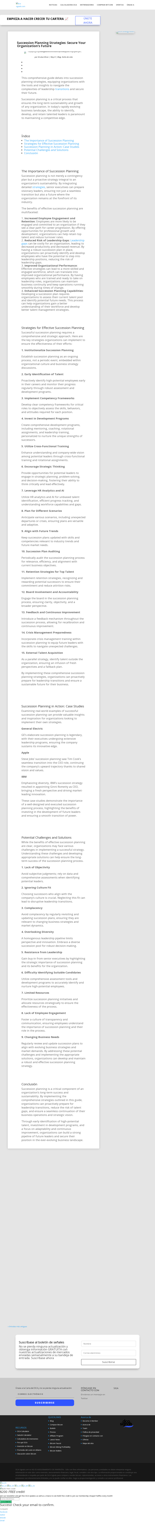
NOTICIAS (53, 5)
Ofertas (86, 1439)
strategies (38, 187)
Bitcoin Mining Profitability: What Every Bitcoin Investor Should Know (46, 1162)
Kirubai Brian (25, 50)
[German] (11, 1486)
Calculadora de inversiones (27, 1439)
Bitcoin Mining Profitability (60, 1447)
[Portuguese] (24, 1486)
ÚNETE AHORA (87, 21)
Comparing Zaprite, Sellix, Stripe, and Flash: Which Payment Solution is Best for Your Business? (60, 1247)
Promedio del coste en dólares (29, 1450)
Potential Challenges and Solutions (46, 150)
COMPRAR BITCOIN (105, 5)
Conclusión (31, 153)
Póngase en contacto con (93, 1436)
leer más (14, 1172)
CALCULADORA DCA (68, 5)
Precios (53, 1432)
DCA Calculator (23, 1431)
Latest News (55, 1439)
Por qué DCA (22, 1442)
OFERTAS (120, 5)
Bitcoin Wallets (56, 1451)
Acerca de (86, 1424)
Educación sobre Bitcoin (26, 1454)
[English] (3, 1486)
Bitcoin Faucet (55, 1443)
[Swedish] (18, 1486)
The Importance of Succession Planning (49, 140)
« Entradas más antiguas (17, 1326)
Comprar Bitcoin (56, 1424)
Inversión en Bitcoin (25, 1446)
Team (85, 1428)
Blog (59, 57)
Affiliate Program (56, 1436)
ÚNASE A (130, 5)
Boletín (52, 1428)
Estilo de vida (67, 57)
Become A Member (90, 1421)
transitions (62, 89)
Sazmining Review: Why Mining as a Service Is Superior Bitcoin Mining (46, 1190)
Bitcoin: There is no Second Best (27, 1304)
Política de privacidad (91, 1432)
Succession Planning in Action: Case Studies (51, 147)
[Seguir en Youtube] (129, 1394)
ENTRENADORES (87, 5)
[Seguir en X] (122, 1394)
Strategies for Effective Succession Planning (51, 143)
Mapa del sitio (88, 1443)
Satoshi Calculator (24, 1435)
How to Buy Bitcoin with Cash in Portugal (31, 1219)
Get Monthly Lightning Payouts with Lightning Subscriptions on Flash (46, 1275)
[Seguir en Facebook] (115, 1394)
